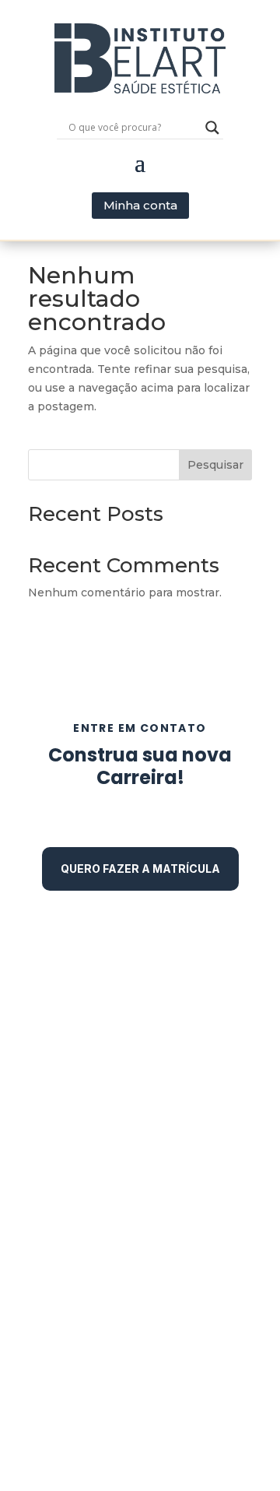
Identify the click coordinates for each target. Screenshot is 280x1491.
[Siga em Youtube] (177, 1062)
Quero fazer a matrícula (140, 868)
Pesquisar (215, 465)
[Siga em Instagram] (140, 1062)
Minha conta (140, 205)
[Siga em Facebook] (102, 1062)
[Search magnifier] (212, 128)
